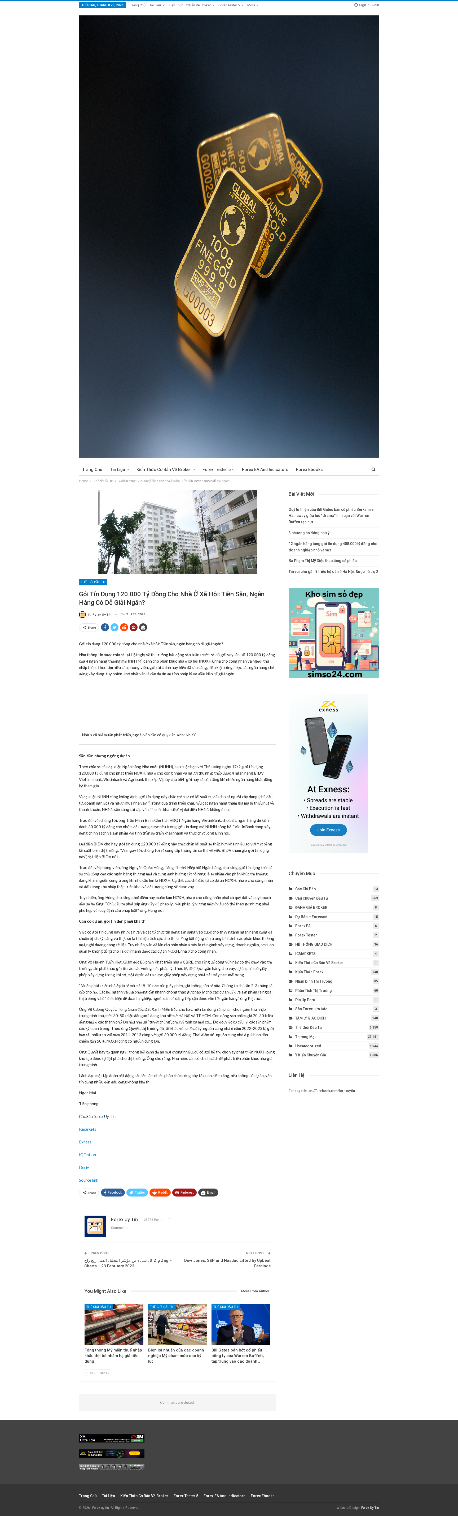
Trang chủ (138, 5)
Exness (85, 1141)
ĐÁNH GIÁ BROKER (311, 907)
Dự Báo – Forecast (311, 917)
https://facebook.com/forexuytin (329, 1091)
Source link (88, 1180)
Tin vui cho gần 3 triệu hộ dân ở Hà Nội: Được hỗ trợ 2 (333, 571)
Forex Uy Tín (370, 1508)
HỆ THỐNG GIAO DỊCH (313, 944)
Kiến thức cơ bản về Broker (190, 5)
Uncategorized (308, 1046)
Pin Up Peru (305, 1000)
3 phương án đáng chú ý (309, 533)
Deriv (84, 1167)
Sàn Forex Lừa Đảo (311, 1009)
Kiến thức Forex (309, 972)
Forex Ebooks (309, 469)
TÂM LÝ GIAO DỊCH (310, 1018)
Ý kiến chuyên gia (310, 1055)
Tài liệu (155, 5)
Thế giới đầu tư (93, 582)
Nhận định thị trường (313, 981)
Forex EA (303, 926)
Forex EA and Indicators (265, 469)
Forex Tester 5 (229, 5)
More (251, 5)
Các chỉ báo (305, 889)
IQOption (87, 1154)
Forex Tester (306, 935)
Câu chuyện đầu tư (311, 898)
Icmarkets (87, 1129)
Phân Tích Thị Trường (313, 990)
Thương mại (305, 1037)
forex (98, 1116)
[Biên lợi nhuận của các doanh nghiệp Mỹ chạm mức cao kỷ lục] (177, 1324)
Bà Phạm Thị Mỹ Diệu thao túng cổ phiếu (323, 561)
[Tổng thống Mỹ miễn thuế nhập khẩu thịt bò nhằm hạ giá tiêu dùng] (114, 1324)
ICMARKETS (305, 954)
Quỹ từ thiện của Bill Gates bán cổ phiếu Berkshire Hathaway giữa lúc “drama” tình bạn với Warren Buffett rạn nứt (331, 515)
